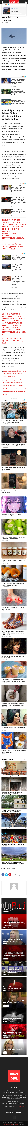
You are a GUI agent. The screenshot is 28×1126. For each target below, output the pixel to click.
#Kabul (5, 224)
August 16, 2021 (8, 249)
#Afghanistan (14, 233)
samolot (13, 868)
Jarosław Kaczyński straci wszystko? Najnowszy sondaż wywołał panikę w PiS (14, 391)
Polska (4, 927)
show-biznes (23, 1095)
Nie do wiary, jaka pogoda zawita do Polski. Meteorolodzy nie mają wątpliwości (13, 1034)
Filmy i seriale (5, 1005)
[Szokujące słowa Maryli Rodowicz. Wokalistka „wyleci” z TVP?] (14, 937)
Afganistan (8, 868)
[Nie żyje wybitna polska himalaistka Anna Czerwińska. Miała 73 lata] (14, 984)
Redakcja (16, 1124)
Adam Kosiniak (14, 892)
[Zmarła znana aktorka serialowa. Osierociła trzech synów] (14, 1016)
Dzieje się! (5, 911)
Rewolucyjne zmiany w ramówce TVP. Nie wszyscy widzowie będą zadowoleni (14, 1002)
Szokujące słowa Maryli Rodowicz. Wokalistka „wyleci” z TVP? (13, 940)
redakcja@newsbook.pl (19, 1106)
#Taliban (6, 236)
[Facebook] (14, 1117)
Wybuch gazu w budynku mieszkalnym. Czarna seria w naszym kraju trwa (14, 955)
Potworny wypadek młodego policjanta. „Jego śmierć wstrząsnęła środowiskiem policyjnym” (13, 971)
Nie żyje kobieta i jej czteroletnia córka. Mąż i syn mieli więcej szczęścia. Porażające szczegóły (13, 382)
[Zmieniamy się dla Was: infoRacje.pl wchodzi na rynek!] (14, 906)
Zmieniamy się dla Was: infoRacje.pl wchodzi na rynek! (13, 909)
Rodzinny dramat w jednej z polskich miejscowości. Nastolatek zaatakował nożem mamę (14, 924)
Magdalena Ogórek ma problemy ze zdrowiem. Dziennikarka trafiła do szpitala (13, 1049)
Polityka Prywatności (8, 1124)
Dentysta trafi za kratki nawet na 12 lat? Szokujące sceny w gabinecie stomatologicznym (14, 373)
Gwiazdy (4, 943)
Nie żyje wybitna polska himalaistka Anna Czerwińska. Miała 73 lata (13, 987)
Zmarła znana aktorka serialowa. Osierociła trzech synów (12, 1018)
